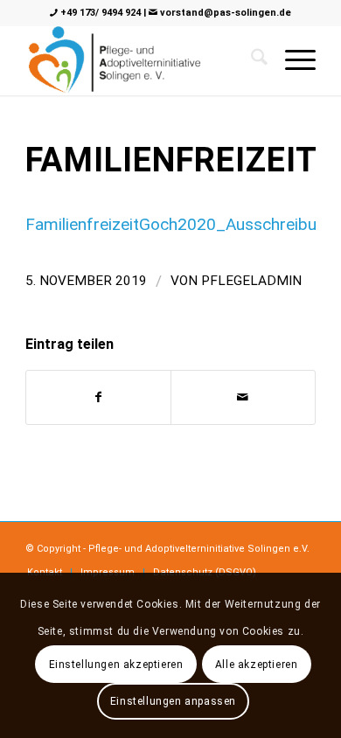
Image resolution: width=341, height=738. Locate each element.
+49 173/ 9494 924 (99, 12)
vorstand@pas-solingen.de (224, 12)
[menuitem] (292, 60)
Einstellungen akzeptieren (116, 664)
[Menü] (292, 60)
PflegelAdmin (251, 281)
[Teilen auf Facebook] (98, 397)
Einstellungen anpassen (173, 701)
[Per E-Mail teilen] (243, 397)
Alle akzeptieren (256, 664)
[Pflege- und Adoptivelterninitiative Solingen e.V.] (141, 60)
